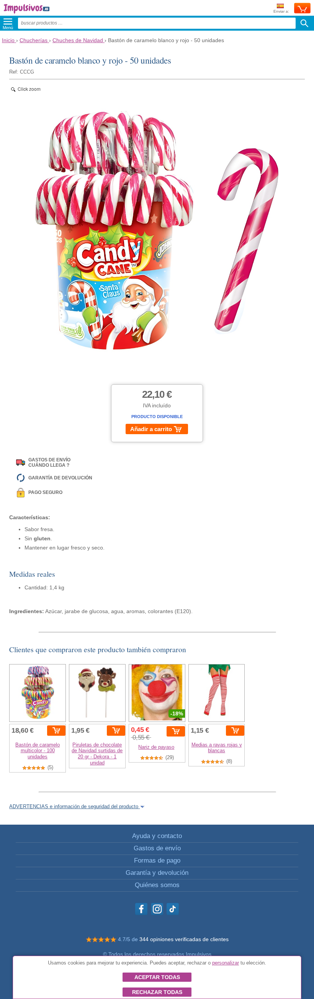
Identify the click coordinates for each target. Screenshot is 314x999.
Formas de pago (157, 860)
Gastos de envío (157, 848)
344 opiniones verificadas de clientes (184, 939)
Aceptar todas (157, 977)
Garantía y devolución (157, 872)
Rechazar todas (157, 992)
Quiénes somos (157, 885)
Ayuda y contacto (157, 836)
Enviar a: (281, 11)
